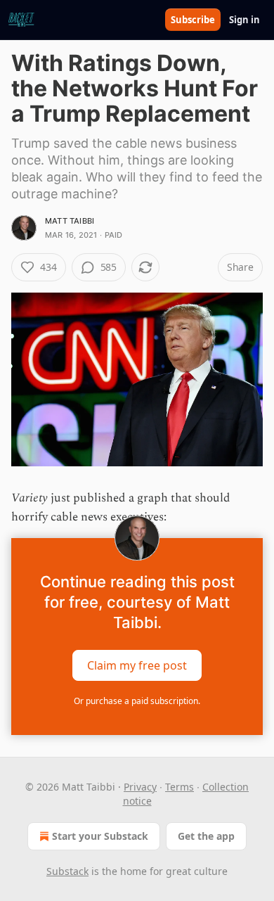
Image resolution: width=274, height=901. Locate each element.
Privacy (140, 786)
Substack (67, 871)
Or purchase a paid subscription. (137, 701)
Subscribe (193, 19)
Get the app (206, 836)
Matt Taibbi (69, 221)
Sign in (244, 19)
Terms (179, 786)
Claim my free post (137, 664)
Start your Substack (100, 836)
